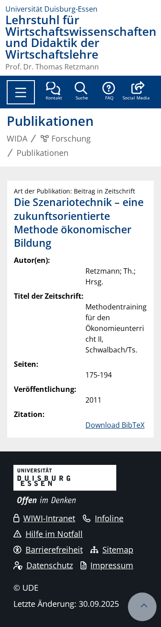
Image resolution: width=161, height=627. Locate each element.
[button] (136, 92)
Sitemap (117, 549)
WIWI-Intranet (49, 518)
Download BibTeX (114, 425)
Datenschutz (49, 565)
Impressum (111, 565)
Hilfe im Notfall (54, 533)
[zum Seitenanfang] (142, 607)
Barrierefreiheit (54, 549)
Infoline (109, 518)
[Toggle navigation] (21, 92)
